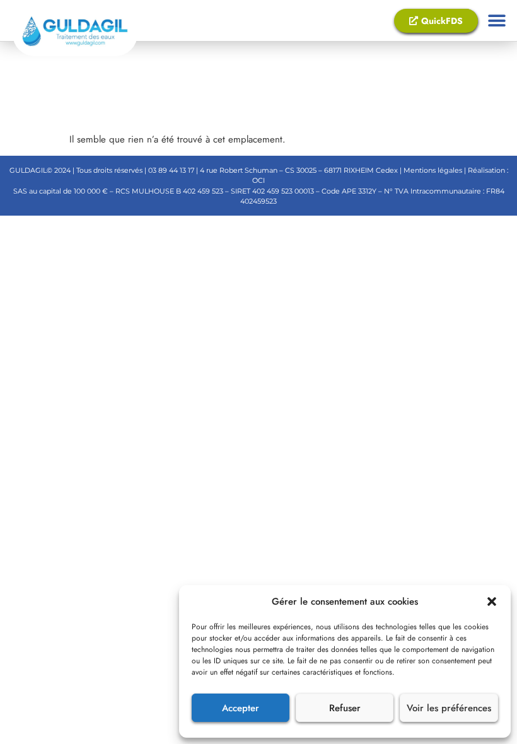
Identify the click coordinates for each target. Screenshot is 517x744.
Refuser (345, 708)
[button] (491, 601)
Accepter (240, 708)
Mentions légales (432, 170)
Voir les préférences (449, 708)
